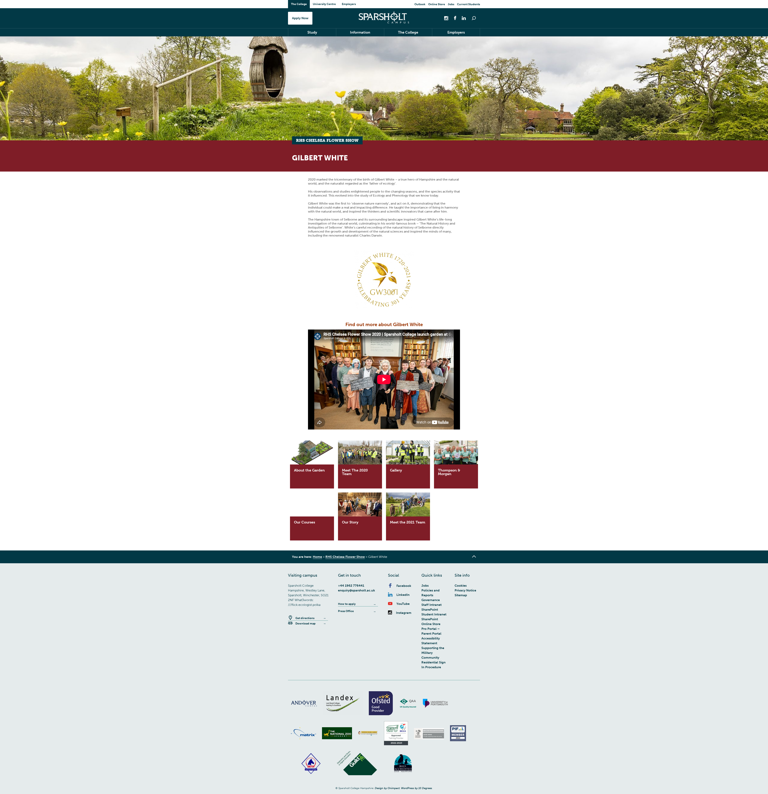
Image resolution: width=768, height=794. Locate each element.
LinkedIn (403, 595)
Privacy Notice (465, 590)
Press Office (346, 611)
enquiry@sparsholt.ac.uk (356, 590)
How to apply (347, 604)
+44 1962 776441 (351, 585)
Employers (349, 4)
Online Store (436, 4)
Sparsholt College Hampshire (384, 17)
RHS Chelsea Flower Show (345, 557)
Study (312, 32)
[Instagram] (446, 18)
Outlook (419, 4)
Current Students (468, 4)
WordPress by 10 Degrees (416, 788)
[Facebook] (453, 18)
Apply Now (300, 18)
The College (299, 4)
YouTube (403, 604)
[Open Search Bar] (474, 18)
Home (317, 557)
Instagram (403, 613)
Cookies (461, 585)
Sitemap (461, 595)
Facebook (403, 586)
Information (360, 32)
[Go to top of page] (474, 556)
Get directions (304, 618)
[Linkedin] (462, 18)
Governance (430, 600)
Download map (305, 623)
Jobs (451, 4)
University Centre (324, 4)
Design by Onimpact (387, 788)
